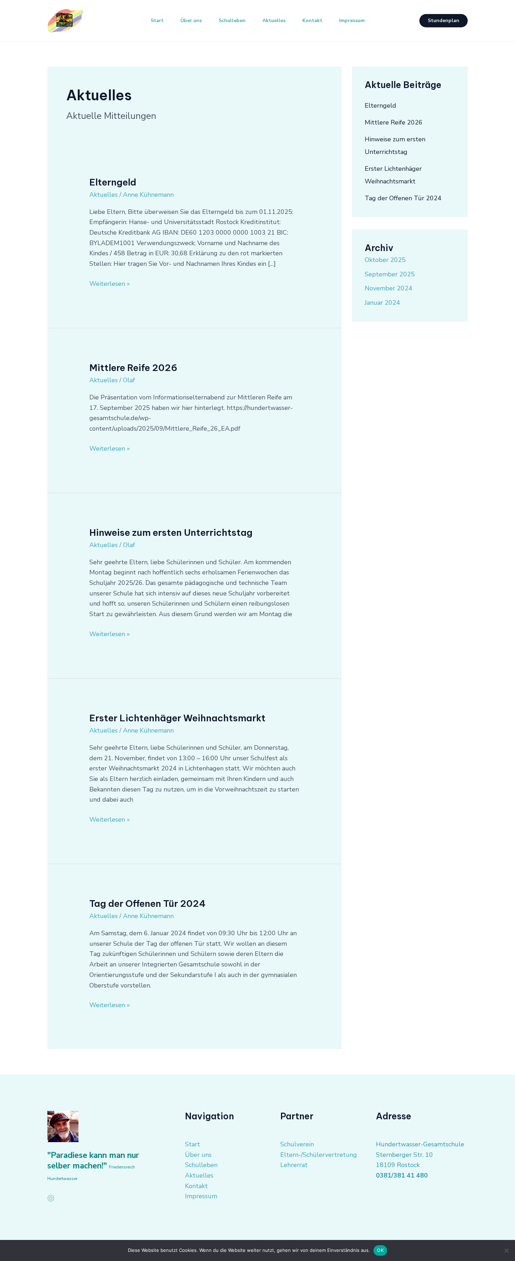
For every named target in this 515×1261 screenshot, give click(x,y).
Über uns (191, 20)
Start (157, 20)
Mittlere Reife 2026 (133, 367)
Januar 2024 (382, 302)
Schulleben (232, 20)
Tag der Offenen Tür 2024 (147, 903)
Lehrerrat (294, 1165)
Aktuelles (274, 20)
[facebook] (50, 1198)
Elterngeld (112, 182)
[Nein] (506, 1250)
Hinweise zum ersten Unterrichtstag (171, 532)
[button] (443, 20)
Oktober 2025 (385, 260)
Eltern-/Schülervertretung (318, 1155)
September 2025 (390, 274)
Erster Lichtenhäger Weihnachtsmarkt (177, 718)
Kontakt (312, 20)
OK (380, 1250)
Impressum (352, 20)
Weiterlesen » (109, 283)
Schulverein (297, 1144)
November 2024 (388, 288)
